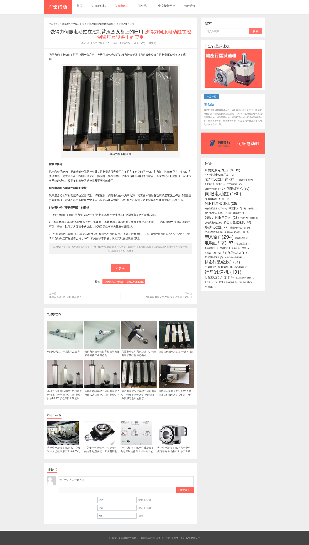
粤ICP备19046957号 (190, 537)
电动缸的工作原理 (230, 248)
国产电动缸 (250, 208)
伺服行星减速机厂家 (216, 208)
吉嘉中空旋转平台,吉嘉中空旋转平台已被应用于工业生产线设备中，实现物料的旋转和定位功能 (63, 453)
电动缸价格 (241, 238)
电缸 (245, 248)
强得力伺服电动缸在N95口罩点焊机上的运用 (64, 394)
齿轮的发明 (245, 282)
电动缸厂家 (220, 242)
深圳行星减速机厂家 (236, 232)
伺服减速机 (98, 6)
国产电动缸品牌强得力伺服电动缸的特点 (138, 394)
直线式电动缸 (213, 252)
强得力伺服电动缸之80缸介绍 (175, 392)
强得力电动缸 (249, 217)
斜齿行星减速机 (237, 222)
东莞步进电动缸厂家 (219, 174)
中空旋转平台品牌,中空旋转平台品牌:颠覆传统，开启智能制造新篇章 (100, 451)
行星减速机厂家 (219, 277)
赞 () (122, 268)
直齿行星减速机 (214, 257)
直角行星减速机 (234, 252)
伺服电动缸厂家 (217, 199)
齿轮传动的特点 (228, 282)
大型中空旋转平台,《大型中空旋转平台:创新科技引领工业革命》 (173, 451)
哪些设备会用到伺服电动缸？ (65, 297)
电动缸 (219, 236)
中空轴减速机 (234, 184)
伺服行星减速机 (221, 203)
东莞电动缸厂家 (220, 179)
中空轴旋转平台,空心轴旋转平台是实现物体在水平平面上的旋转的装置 (137, 451)
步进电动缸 (217, 227)
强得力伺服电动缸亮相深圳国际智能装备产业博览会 (101, 353)
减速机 (235, 208)
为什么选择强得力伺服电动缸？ (101, 392)
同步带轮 (143, 6)
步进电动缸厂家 (240, 227)
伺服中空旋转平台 (215, 188)
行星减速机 (223, 271)
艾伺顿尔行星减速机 (219, 267)
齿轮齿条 (190, 6)
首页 (79, 6)
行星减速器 (240, 267)
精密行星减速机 (222, 262)
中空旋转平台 (166, 6)
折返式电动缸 (213, 222)
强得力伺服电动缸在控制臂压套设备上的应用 (120, 34)
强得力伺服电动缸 (135, 281)
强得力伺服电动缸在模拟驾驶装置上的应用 (168, 297)
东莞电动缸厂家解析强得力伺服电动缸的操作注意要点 (138, 353)
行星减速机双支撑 (244, 277)
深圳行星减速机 (214, 232)
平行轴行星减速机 (234, 212)
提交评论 (185, 490)
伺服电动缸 (122, 6)
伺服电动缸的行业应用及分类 (63, 351)
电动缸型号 (211, 247)
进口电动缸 (211, 282)
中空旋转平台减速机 (215, 184)
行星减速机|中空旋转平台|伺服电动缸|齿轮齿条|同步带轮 (58, 7)
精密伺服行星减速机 (234, 257)
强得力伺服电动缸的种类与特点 (176, 351)
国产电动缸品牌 (214, 212)
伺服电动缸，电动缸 (113, 281)
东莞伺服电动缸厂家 (222, 170)
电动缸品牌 (243, 243)
